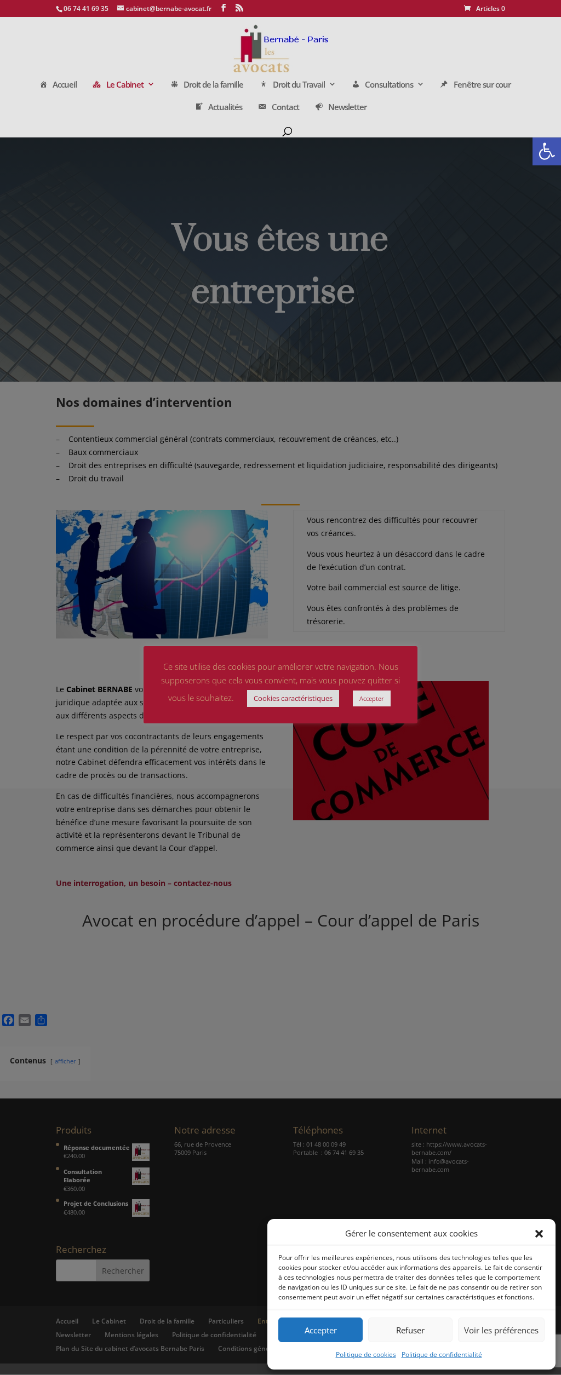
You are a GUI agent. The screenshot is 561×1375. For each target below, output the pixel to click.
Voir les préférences (501, 1330)
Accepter (321, 1330)
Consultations (389, 85)
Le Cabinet (125, 85)
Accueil (65, 85)
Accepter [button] (371, 698)
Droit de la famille (213, 85)
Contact (285, 107)
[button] (547, 151)
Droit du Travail (299, 85)
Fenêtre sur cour (482, 85)
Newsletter (347, 107)
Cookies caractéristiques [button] (293, 698)
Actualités (225, 107)
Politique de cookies (366, 1354)
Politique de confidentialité (442, 1354)
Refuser (410, 1330)
